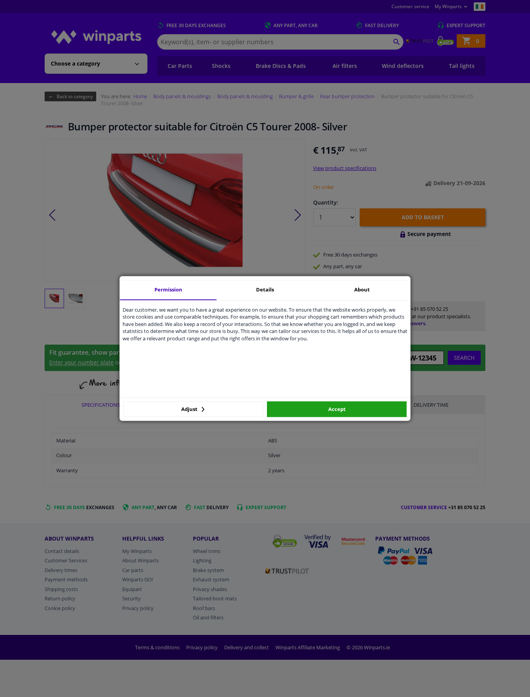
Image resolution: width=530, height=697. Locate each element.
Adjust (190, 409)
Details (265, 289)
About (362, 289)
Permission (168, 289)
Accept (337, 409)
